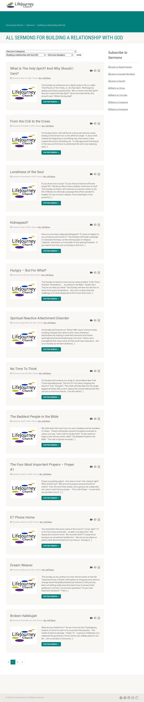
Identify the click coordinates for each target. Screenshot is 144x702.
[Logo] (26, 5)
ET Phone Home (22, 517)
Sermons (30, 25)
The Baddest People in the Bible (34, 417)
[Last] (22, 662)
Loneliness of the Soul (27, 172)
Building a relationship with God (51, 25)
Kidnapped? (19, 223)
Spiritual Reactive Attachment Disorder (39, 318)
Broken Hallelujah (23, 616)
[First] (8, 662)
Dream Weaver (21, 565)
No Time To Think (23, 369)
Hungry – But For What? (28, 270)
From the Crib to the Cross (30, 121)
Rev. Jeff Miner (45, 78)
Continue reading (50, 102)
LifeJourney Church (14, 25)
